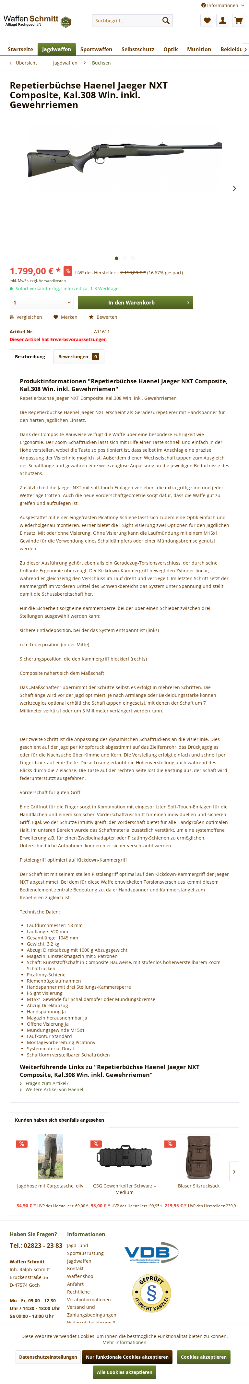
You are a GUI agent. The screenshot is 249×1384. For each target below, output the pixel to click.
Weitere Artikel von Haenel (53, 1089)
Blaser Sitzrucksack (198, 1186)
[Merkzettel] (206, 20)
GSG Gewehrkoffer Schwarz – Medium (124, 1189)
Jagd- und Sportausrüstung (85, 1249)
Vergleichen (28, 317)
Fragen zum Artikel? (46, 1083)
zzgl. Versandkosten (48, 280)
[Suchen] (166, 20)
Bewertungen (77, 356)
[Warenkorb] (238, 20)
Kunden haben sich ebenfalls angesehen (59, 1120)
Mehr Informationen (124, 1342)
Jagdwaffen (79, 1261)
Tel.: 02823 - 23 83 (36, 1245)
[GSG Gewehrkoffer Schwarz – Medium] (125, 1156)
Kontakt (75, 1268)
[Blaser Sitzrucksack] (198, 1156)
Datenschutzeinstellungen (48, 1357)
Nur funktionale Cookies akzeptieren (127, 1357)
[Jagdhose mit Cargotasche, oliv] (50, 1156)
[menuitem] (132, 20)
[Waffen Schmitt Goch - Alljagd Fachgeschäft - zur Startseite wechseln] (37, 27)
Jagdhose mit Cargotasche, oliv (50, 1186)
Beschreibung (30, 356)
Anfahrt (75, 1284)
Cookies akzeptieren (204, 1357)
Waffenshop (80, 1276)
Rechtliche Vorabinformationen (89, 1296)
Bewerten (106, 317)
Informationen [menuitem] (223, 5)
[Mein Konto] (222, 20)
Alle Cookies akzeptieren (124, 1372)
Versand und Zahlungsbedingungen (91, 1311)
